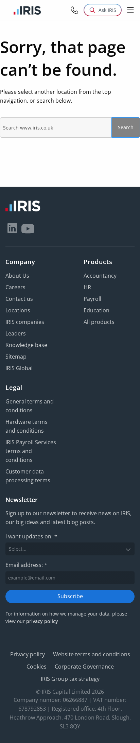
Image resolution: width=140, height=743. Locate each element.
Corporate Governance (84, 666)
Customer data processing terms (27, 476)
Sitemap (16, 356)
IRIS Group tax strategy (70, 678)
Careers (15, 287)
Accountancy (100, 275)
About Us (17, 275)
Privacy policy (27, 654)
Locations (17, 310)
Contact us (19, 299)
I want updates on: (31, 536)
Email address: (26, 565)
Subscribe (70, 596)
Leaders (15, 333)
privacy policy (42, 621)
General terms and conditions (29, 406)
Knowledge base (26, 345)
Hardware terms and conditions (26, 426)
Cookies (37, 666)
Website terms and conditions (91, 654)
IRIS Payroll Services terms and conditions (30, 451)
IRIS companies (24, 322)
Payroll (92, 299)
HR (87, 287)
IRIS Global (19, 368)
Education (96, 310)
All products (99, 322)
